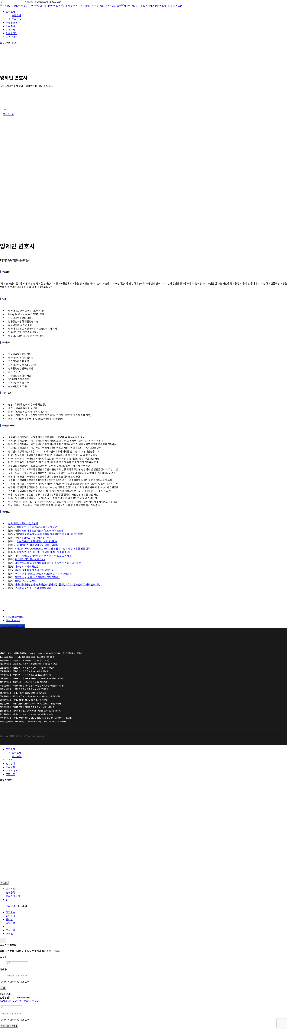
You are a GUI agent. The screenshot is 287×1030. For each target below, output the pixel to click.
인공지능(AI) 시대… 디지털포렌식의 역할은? (37, 577)
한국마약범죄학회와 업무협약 (23, 523)
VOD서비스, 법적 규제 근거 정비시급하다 (37, 545)
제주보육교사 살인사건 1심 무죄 (35, 537)
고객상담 (10, 774)
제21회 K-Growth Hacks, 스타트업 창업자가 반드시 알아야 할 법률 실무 (53, 548)
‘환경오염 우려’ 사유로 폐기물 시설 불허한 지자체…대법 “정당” (51, 534)
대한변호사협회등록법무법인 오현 (13, 892)
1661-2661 (15, 1001)
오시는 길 (17, 756)
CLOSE (4, 882)
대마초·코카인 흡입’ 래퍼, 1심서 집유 (38, 527)
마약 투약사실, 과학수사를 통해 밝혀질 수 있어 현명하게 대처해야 (48, 563)
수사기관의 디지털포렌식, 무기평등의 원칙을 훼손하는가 (43, 573)
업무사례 (10, 767)
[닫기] (3, 940)
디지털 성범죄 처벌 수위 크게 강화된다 (34, 570)
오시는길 (10, 930)
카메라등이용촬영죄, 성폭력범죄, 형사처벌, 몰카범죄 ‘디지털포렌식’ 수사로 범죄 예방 (57, 584)
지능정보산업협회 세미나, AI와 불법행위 (37, 541)
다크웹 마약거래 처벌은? (27, 566)
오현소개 (10, 749)
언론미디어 (11, 770)
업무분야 (10, 763)
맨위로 (9, 933)
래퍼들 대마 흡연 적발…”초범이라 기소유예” (42, 530)
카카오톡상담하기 (10, 914)
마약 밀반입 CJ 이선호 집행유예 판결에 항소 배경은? (43, 552)
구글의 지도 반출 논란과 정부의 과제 (33, 588)
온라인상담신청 (10, 921)
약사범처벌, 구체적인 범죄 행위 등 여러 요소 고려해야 (44, 555)
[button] (5, 108)
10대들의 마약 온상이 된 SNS (30, 559)
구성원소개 (11, 760)
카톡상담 (34, 1001)
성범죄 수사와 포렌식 (25, 581)
